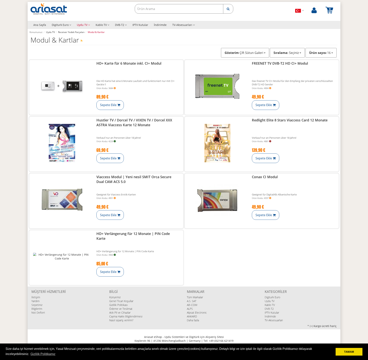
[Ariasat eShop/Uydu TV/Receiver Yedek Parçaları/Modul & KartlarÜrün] (81, 40)
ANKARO (192, 316)
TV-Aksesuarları (182, 25)
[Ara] (228, 9)
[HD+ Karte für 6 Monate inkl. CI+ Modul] (62, 86)
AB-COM (192, 305)
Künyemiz (115, 297)
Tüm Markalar (195, 297)
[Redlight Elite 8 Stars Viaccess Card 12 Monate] (217, 143)
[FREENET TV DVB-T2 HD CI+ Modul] (217, 86)
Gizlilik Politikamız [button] (42, 354)
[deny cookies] (331, 351)
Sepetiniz (36, 305)
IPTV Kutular (140, 25)
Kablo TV (102, 25)
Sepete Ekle (108, 105)
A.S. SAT (191, 301)
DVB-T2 (120, 25)
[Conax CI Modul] (217, 200)
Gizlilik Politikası (118, 305)
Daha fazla (193, 320)
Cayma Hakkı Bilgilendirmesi (125, 316)
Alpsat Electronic (197, 312)
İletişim (35, 297)
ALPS (190, 309)
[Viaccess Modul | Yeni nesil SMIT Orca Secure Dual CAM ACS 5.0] (62, 200)
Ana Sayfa (39, 25)
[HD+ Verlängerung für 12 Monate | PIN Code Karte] (62, 256)
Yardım (35, 301)
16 (320, 53)
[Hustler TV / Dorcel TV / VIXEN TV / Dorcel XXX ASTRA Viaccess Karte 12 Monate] (62, 143)
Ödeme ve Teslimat (120, 309)
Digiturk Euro (60, 25)
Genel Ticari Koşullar (121, 301)
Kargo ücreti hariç (325, 326)
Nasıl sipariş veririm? (121, 320)
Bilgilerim (36, 309)
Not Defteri (38, 312)
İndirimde (160, 25)
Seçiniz (287, 53)
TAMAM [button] (349, 351)
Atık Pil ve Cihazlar (120, 312)
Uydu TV (82, 25)
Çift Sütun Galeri (244, 53)
